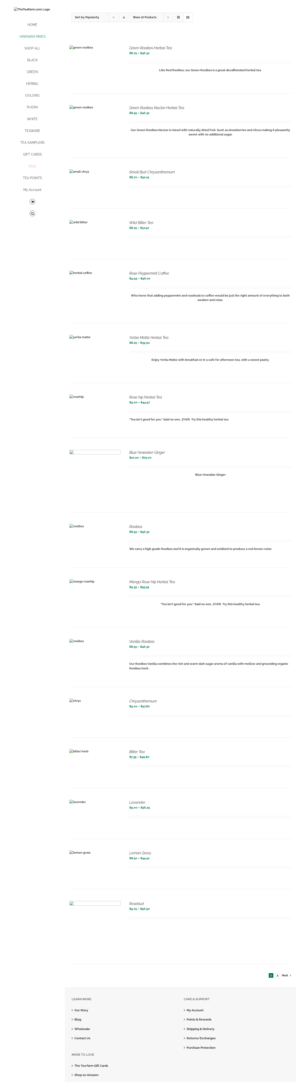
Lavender (137, 802)
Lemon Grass (140, 853)
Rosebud (136, 903)
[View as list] (187, 17)
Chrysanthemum (143, 701)
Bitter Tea (137, 752)
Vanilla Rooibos (141, 641)
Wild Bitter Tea (141, 223)
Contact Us (82, 1038)
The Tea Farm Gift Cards (91, 1065)
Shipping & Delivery (200, 1029)
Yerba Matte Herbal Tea (149, 337)
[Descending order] (123, 17)
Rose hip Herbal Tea (145, 397)
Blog (77, 1019)
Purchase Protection (201, 1047)
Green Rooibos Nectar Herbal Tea (156, 108)
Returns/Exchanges (201, 1038)
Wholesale (82, 1029)
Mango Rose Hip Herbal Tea (152, 582)
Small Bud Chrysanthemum (152, 172)
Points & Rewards (199, 1019)
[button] (32, 214)
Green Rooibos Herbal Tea (150, 48)
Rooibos (135, 526)
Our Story (81, 1010)
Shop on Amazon (86, 1075)
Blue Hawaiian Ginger (147, 452)
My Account (195, 1010)
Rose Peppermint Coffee (149, 273)
